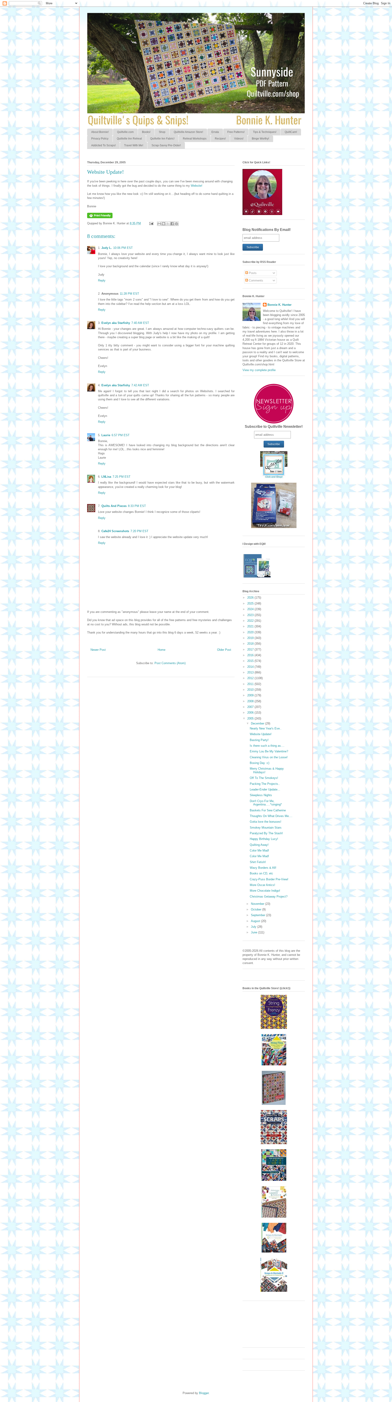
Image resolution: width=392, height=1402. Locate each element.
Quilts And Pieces (114, 506)
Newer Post (98, 649)
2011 (251, 684)
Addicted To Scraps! (103, 145)
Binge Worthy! (260, 138)
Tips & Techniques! (264, 132)
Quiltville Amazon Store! (188, 132)
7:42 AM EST (140, 385)
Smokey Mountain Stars (266, 827)
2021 (251, 626)
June (254, 932)
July (254, 926)
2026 (251, 597)
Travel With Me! (133, 145)
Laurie (105, 435)
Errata (215, 132)
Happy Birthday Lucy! (264, 839)
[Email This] (159, 223)
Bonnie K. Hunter (279, 304)
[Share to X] (168, 223)
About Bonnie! (100, 132)
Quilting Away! (259, 845)
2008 (251, 701)
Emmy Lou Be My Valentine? (269, 751)
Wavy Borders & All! (263, 867)
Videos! (238, 138)
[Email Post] (151, 223)
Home (161, 649)
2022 (251, 620)
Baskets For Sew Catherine (268, 810)
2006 (251, 712)
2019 (251, 638)
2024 (251, 609)
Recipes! (220, 138)
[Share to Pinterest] (176, 223)
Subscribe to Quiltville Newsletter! (274, 426)
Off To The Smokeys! (264, 778)
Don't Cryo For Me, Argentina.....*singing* (266, 802)
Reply (101, 280)
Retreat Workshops (194, 138)
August (256, 921)
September (258, 915)
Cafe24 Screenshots (115, 531)
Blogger (204, 1393)
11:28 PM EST (129, 293)
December (258, 723)
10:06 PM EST (123, 248)
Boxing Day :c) (259, 763)
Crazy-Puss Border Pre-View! (269, 879)
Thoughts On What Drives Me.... (271, 816)
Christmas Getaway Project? (268, 896)
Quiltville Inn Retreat (129, 138)
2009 (251, 695)
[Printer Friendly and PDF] (100, 217)
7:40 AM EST (140, 323)
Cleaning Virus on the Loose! (269, 757)
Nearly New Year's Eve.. (266, 728)
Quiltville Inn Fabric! (162, 138)
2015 (251, 661)
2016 (251, 655)
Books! (146, 132)
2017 (251, 649)
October (256, 909)
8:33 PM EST (137, 506)
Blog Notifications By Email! (267, 230)
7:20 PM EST (139, 531)
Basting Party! (259, 740)
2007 (251, 707)
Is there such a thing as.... (267, 745)
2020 (251, 632)
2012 (251, 678)
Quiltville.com (125, 132)
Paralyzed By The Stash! (266, 833)
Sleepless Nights (261, 795)
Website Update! (261, 734)
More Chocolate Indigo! (265, 890)
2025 (251, 603)
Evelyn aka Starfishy (115, 323)
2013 (251, 672)
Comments (255, 280)
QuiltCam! (291, 132)
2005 (251, 718)
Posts (252, 273)
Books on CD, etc (261, 873)
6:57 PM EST (121, 435)
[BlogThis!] (163, 223)
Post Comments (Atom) (170, 663)
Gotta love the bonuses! (265, 821)
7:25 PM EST (121, 476)
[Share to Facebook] (172, 223)
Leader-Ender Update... (265, 789)
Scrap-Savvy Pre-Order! (166, 145)
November (258, 903)
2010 (251, 689)
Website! (196, 185)
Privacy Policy (99, 138)
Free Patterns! (236, 132)
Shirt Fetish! (258, 862)
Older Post (224, 649)
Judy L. (106, 248)
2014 (251, 666)
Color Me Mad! (259, 850)
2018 (251, 643)
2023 (251, 615)
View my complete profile (259, 370)
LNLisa (106, 476)
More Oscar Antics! (262, 885)
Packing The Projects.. (265, 783)
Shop (162, 132)
